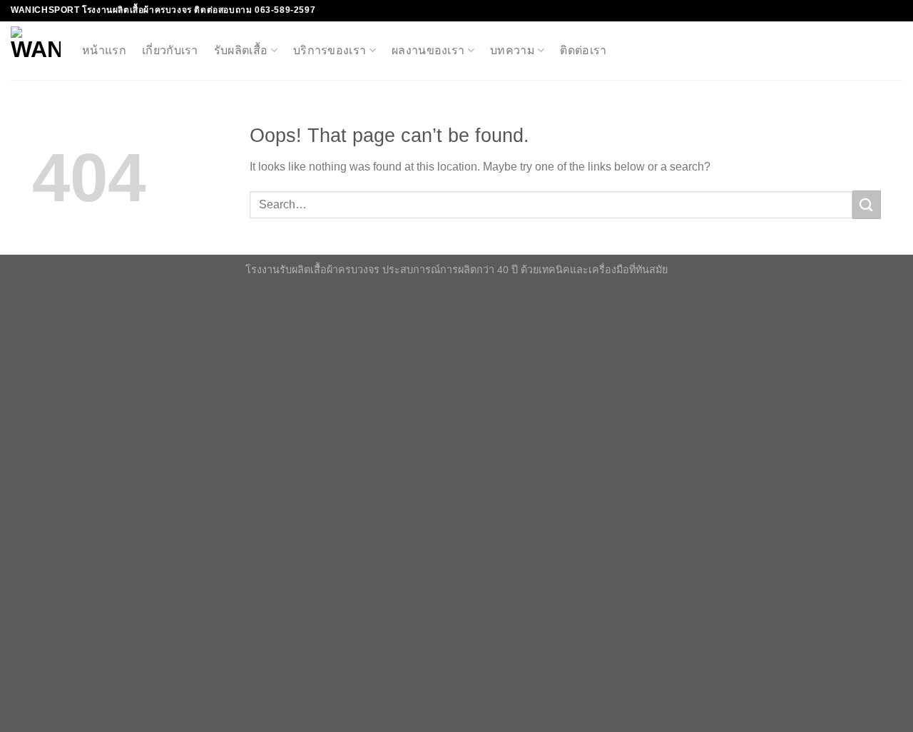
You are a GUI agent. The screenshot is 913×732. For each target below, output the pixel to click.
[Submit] (866, 204)
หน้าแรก (104, 50)
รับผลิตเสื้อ (241, 50)
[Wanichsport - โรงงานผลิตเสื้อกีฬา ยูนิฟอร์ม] (36, 50)
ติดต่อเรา (583, 50)
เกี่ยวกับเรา (170, 50)
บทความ (512, 50)
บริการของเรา (330, 50)
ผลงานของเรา (428, 50)
